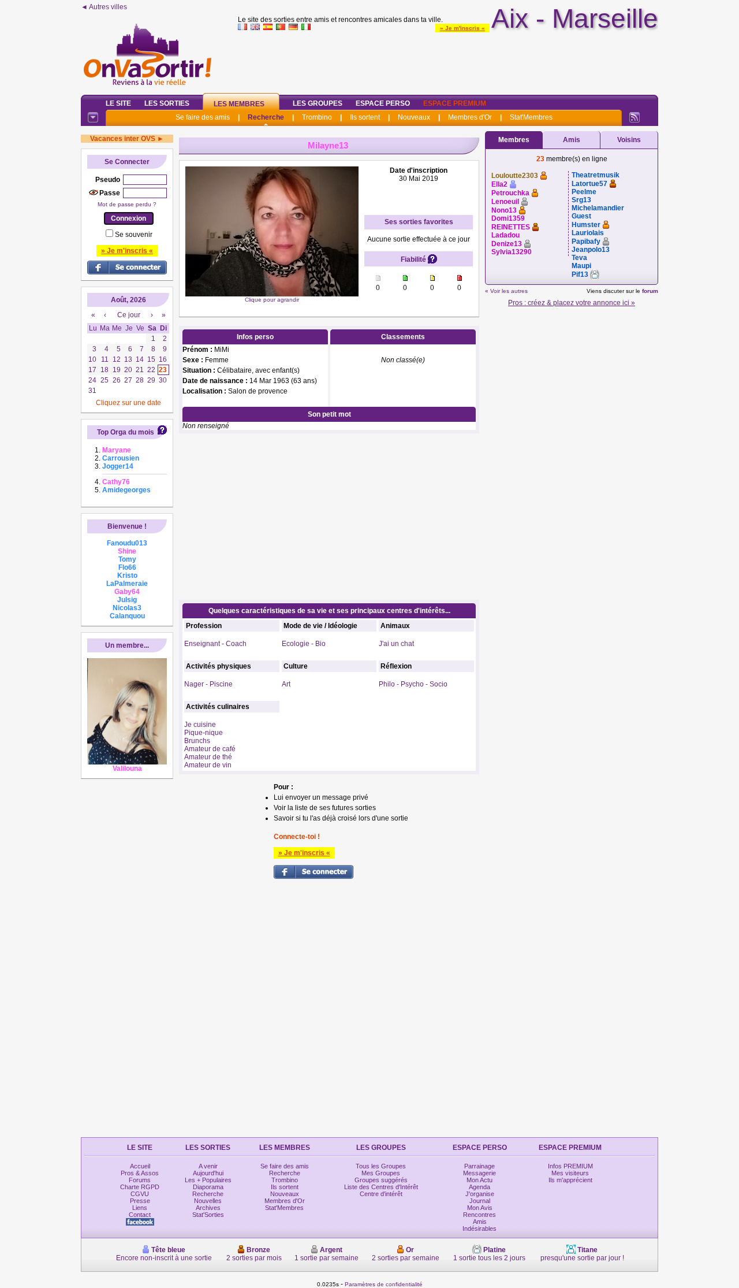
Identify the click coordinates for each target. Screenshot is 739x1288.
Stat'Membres (531, 117)
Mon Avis (479, 1207)
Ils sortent (365, 117)
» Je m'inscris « (462, 28)
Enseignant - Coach (215, 644)
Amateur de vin (208, 765)
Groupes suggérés (381, 1179)
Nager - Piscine (208, 684)
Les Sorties (166, 103)
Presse (140, 1200)
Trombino (317, 117)
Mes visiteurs (570, 1173)
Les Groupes (317, 103)
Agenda (479, 1186)
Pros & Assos (140, 1173)
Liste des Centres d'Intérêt (381, 1186)
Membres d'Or (470, 117)
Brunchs (197, 741)
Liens (139, 1207)
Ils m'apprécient (570, 1179)
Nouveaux (414, 117)
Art (286, 684)
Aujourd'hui (208, 1173)
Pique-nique (203, 733)
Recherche (266, 117)
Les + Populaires (208, 1179)
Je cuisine (200, 725)
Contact (140, 1214)
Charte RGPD (139, 1186)
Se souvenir (133, 235)
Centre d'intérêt (381, 1193)
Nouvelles (208, 1200)
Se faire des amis (203, 117)
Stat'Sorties (208, 1214)
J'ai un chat (396, 644)
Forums (140, 1179)
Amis (571, 140)
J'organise (479, 1193)
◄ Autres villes (104, 7)
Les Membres (239, 104)
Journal (479, 1200)
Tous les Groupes (381, 1166)
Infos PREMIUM (570, 1166)
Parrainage (479, 1166)
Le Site (118, 103)
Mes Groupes (380, 1173)
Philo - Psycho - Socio (413, 684)
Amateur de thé (208, 757)
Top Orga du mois (125, 432)
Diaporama (208, 1186)
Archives (208, 1207)
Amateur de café (210, 749)
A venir (208, 1166)
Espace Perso (383, 103)
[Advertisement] (448, 60)
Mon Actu (479, 1179)
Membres (513, 140)
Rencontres (479, 1214)
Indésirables (479, 1228)
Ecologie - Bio (304, 644)
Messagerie (479, 1173)
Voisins (629, 140)
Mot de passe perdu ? (127, 204)
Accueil (140, 1166)
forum (650, 291)
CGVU (139, 1193)
